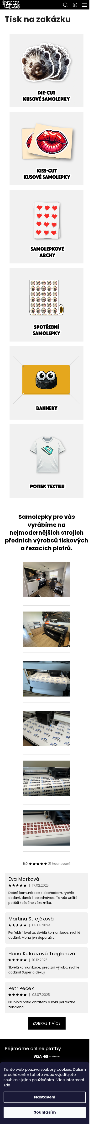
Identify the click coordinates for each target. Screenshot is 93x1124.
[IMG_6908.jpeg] (46, 821)
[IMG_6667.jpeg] (46, 722)
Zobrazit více (47, 1023)
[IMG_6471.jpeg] (46, 623)
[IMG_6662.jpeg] (46, 672)
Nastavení (45, 1097)
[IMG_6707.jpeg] (46, 772)
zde (7, 1085)
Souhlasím (45, 1112)
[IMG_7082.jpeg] (46, 573)
